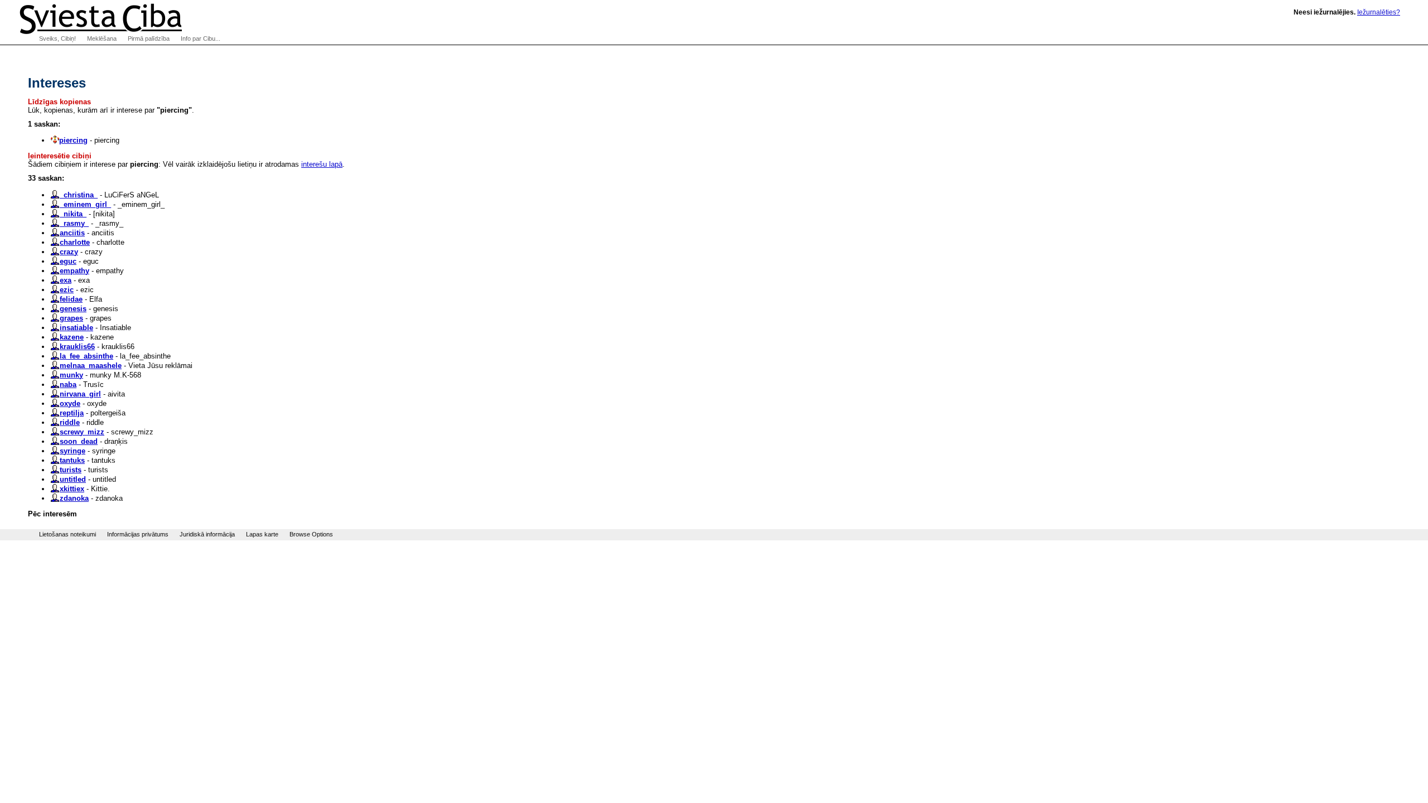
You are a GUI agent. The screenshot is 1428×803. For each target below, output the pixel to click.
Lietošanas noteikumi (67, 534)
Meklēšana (102, 38)
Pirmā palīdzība (149, 38)
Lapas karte (262, 534)
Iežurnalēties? (1378, 12)
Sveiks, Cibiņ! (57, 38)
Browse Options (311, 534)
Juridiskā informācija (207, 534)
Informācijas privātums (137, 534)
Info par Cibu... (200, 38)
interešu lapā (321, 164)
